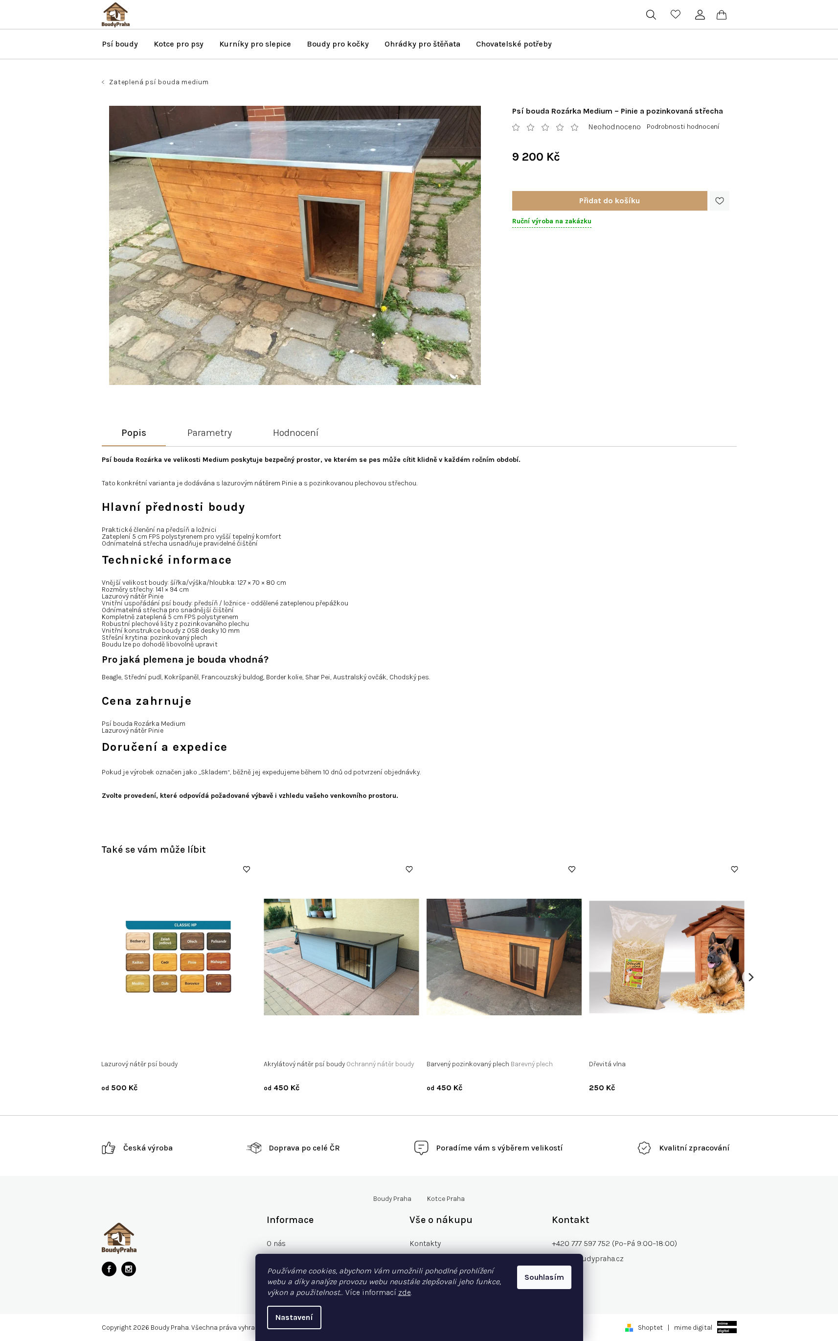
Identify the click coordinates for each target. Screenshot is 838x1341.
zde (404, 1292)
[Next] (750, 976)
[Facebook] (109, 1269)
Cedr (116, 1044)
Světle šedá (311, 1044)
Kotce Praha (446, 1199)
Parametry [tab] (209, 432)
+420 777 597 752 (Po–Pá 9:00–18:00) (614, 1243)
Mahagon (196, 1044)
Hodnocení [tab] (295, 432)
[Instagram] (128, 1269)
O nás (276, 1243)
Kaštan (141, 1044)
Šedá (278, 1044)
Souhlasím (544, 1277)
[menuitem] (120, 44)
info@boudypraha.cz (588, 1258)
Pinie (167, 1044)
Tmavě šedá (353, 1044)
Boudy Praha (392, 1199)
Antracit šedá (502, 1044)
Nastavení (294, 1317)
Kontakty (425, 1243)
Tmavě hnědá (454, 1044)
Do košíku (609, 201)
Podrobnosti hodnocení (683, 126)
